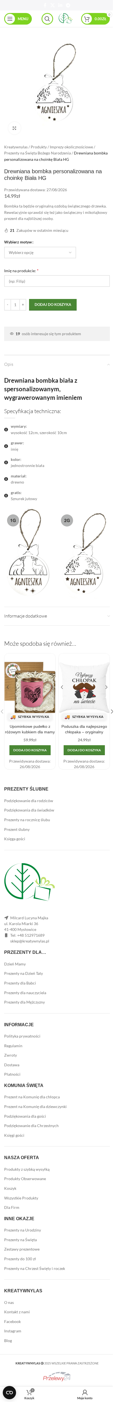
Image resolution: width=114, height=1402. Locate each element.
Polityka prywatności (22, 1036)
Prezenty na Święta (20, 1239)
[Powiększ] (14, 128)
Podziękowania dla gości (25, 1116)
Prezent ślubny (17, 829)
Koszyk (10, 1188)
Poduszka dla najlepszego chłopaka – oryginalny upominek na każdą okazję (84, 731)
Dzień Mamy (15, 964)
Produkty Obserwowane (25, 1178)
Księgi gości (14, 1135)
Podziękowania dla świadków (29, 810)
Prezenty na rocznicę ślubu (27, 819)
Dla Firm (11, 1207)
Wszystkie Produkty (21, 1198)
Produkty (39, 147)
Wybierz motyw (18, 242)
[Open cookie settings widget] (9, 1392)
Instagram (12, 1331)
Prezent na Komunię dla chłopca (32, 1096)
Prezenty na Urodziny (22, 1230)
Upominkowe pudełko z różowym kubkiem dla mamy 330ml (30, 731)
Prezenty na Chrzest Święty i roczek (34, 1268)
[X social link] (52, 5)
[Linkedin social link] (60, 5)
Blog (8, 1340)
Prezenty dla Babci (20, 983)
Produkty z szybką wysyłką (27, 1169)
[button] (30, 750)
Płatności (12, 1074)
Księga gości (14, 838)
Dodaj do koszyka (53, 304)
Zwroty (10, 1055)
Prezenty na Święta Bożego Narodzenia (37, 153)
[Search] (47, 18)
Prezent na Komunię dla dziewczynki (35, 1106)
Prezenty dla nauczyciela (25, 992)
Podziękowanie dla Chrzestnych (31, 1125)
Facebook (12, 1321)
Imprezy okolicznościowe (71, 147)
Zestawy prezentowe (22, 1249)
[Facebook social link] (45, 5)
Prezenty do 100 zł (20, 1258)
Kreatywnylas (16, 147)
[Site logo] (65, 18)
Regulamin (13, 1045)
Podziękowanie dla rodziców (28, 800)
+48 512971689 (31, 935)
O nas (9, 1302)
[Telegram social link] (68, 5)
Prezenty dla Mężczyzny (24, 1002)
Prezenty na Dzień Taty (23, 973)
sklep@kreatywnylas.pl (29, 941)
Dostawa (11, 1064)
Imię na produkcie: (21, 270)
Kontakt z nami (17, 1311)
